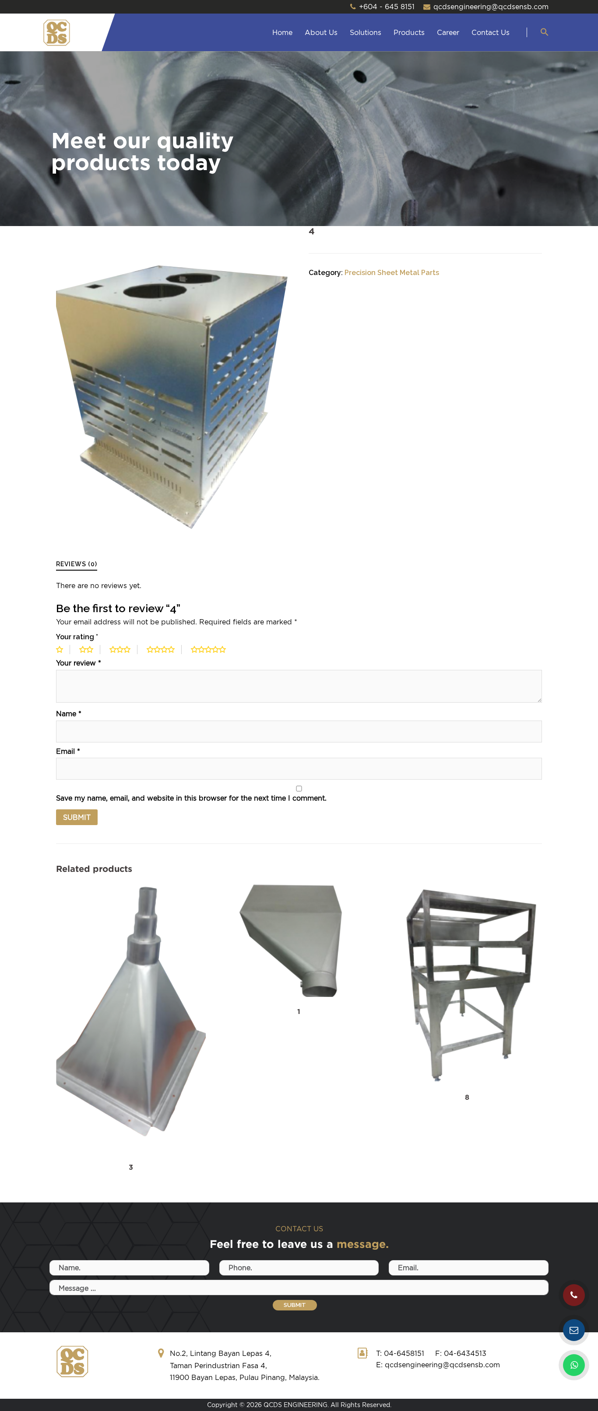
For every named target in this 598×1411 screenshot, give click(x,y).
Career (448, 32)
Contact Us (490, 32)
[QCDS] (56, 32)
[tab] (76, 564)
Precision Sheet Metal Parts (392, 272)
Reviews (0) (76, 564)
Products (409, 32)
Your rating (77, 637)
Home (282, 32)
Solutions (365, 32)
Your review (78, 663)
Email (68, 751)
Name (68, 714)
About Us (321, 32)
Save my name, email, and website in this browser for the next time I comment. (191, 798)
